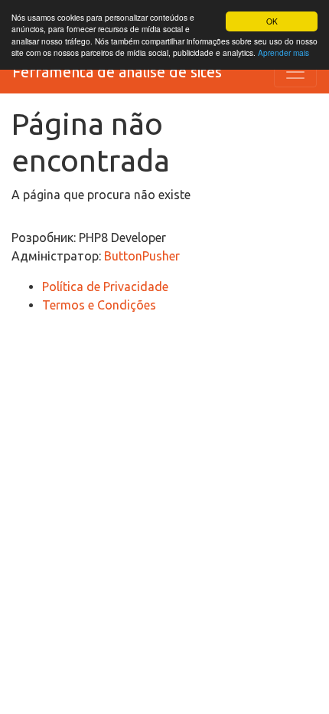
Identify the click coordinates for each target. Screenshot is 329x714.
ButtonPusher (142, 256)
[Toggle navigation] (295, 72)
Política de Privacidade (105, 286)
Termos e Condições (99, 305)
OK (272, 21)
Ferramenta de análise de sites (117, 71)
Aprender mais (283, 52)
